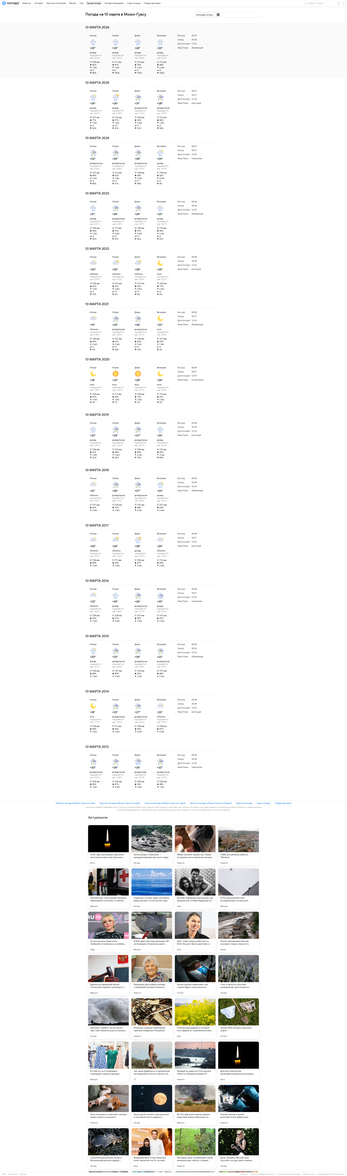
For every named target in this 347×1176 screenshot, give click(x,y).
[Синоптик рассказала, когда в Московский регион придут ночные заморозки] (108, 1148)
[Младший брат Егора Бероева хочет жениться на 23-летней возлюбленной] (151, 1148)
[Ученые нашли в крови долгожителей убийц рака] (238, 1105)
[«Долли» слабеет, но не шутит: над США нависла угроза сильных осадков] (108, 1018)
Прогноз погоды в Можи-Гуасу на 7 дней (165, 803)
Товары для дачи (283, 803)
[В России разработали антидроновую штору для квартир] (238, 888)
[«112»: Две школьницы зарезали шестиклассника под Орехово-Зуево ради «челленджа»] (108, 845)
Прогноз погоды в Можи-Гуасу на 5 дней (120, 803)
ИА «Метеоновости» (337, 1174)
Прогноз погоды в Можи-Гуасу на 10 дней (210, 803)
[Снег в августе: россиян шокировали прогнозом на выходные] (238, 975)
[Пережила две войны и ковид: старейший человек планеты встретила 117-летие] (151, 975)
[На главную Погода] (12, 3)
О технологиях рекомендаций (288, 1174)
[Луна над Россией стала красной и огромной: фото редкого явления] (151, 1105)
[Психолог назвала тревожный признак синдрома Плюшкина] (151, 1018)
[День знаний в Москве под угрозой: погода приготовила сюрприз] (238, 1148)
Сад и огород (263, 803)
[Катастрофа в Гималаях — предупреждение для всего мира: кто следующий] (151, 845)
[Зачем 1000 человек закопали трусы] (238, 1018)
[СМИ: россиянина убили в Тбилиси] (238, 845)
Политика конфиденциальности (262, 1174)
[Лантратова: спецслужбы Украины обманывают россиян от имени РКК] (108, 888)
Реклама (23, 1174)
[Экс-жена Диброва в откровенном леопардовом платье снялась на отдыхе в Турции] (151, 1062)
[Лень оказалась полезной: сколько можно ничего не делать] (108, 1105)
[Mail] (4, 3)
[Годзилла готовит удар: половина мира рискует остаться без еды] (151, 888)
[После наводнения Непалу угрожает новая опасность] (238, 932)
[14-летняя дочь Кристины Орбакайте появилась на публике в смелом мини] (108, 932)
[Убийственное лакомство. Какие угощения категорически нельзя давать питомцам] (195, 845)
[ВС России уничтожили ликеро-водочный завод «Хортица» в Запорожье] (195, 1105)
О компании (12, 1174)
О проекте (244, 1174)
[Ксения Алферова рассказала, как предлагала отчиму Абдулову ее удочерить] (195, 888)
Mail (4, 1174)
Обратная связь (309, 1174)
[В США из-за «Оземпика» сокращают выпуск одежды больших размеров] (108, 1062)
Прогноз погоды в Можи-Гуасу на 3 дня (75, 803)
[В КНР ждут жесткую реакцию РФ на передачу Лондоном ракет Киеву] (151, 932)
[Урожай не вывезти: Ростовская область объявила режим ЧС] (195, 1062)
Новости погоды (244, 803)
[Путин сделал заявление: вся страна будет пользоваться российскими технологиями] (195, 975)
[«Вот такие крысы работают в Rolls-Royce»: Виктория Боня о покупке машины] (195, 932)
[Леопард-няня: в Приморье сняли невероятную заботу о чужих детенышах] (195, 1148)
